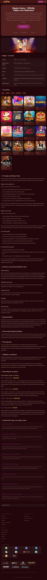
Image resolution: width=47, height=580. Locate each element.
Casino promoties (4, 530)
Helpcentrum (3, 518)
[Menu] (45, 2)
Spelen (6, 99)
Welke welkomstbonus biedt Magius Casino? (12, 444)
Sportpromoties (4, 532)
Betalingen (3, 524)
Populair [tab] (7, 93)
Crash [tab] (24, 93)
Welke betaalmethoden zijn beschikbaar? (11, 454)
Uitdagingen (3, 534)
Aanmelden (41, 1)
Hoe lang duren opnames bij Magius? (10, 464)
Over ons (3, 516)
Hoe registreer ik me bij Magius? (9, 434)
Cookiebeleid (26, 520)
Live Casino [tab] (18, 93)
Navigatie (3, 520)
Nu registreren (23, 26)
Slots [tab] (13, 93)
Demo (6, 102)
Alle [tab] (2, 93)
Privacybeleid (26, 516)
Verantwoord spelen (28, 518)
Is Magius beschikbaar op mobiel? (9, 474)
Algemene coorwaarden (6, 522)
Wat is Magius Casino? (7, 424)
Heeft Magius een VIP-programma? (9, 484)
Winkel (2, 536)
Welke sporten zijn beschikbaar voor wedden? (12, 494)
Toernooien (3, 538)
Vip (2, 540)
